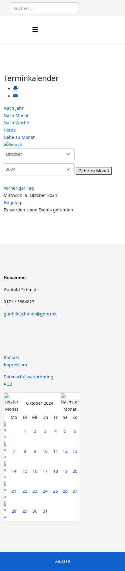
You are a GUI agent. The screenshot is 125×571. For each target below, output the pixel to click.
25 (55, 491)
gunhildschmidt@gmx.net (30, 314)
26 (65, 491)
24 (45, 491)
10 (45, 451)
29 (24, 511)
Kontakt (11, 357)
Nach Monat (16, 115)
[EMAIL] (15, 96)
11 (55, 451)
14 (14, 471)
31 (45, 511)
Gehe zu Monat (19, 137)
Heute (10, 130)
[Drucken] (15, 89)
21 (14, 491)
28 (14, 511)
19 (65, 471)
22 (24, 491)
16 (34, 471)
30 (34, 511)
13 (75, 451)
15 (24, 471)
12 (65, 451)
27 (75, 491)
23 (34, 491)
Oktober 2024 (39, 403)
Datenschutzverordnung (28, 377)
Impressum (15, 364)
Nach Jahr (14, 108)
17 (45, 471)
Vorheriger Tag (19, 188)
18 (55, 471)
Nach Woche (16, 123)
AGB (8, 384)
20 (75, 471)
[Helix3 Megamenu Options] (35, 29)
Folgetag (12, 202)
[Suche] (62, 144)
